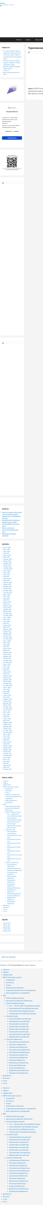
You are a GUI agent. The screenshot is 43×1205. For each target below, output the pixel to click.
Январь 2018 (7, 747)
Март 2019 (6, 720)
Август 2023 (7, 617)
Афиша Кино (7, 785)
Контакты (6, 907)
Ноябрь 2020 (7, 681)
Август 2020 (7, 687)
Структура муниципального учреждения (21, 990)
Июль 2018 (6, 736)
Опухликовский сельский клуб (20, 1019)
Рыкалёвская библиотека (18, 1055)
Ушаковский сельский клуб (19, 1026)
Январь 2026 (7, 561)
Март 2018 (6, 744)
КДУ (4, 804)
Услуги (7, 792)
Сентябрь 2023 (7, 615)
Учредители (8, 788)
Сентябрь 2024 (7, 592)
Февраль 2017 (7, 769)
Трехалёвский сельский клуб (19, 1034)
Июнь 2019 (6, 714)
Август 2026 (7, 547)
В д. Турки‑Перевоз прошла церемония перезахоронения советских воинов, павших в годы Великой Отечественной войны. (12, 55)
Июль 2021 (6, 666)
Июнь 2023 (6, 621)
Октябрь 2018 (7, 730)
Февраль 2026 (7, 559)
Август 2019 (7, 711)
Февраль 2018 (7, 746)
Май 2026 (6, 553)
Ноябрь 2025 (7, 565)
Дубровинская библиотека (18, 1070)
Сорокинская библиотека (18, 1057)
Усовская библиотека (13, 895)
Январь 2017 (7, 931)
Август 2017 (7, 757)
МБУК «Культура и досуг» (11, 787)
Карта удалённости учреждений (18, 993)
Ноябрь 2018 (7, 728)
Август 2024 (7, 594)
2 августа (6, 70)
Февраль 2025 (7, 582)
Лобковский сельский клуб (18, 1032)
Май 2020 (6, 693)
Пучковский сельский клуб (18, 1024)
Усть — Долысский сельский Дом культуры (24, 1006)
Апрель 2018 (7, 742)
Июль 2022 (6, 642)
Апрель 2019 (7, 718)
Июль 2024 (6, 596)
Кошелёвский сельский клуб (19, 1021)
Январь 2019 (7, 724)
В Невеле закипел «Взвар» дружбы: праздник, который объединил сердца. (11, 62)
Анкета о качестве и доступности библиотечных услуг (10, 529)
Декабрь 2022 (7, 633)
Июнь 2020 (6, 691)
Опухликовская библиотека (19, 1042)
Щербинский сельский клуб (19, 1037)
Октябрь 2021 (7, 660)
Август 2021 (7, 664)
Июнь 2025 (6, 574)
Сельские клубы (10, 829)
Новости (19, 39)
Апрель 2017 (7, 765)
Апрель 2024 (7, 602)
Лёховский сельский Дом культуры (21, 1011)
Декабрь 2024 (7, 586)
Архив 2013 (6, 923)
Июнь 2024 (6, 598)
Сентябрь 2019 (7, 709)
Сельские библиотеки (11, 862)
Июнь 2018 (6, 738)
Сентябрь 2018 (7, 732)
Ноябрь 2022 (7, 635)
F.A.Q (5, 911)
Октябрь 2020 (7, 683)
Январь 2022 (7, 654)
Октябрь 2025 (7, 567)
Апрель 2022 (7, 648)
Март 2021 (6, 674)
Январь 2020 (7, 701)
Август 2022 (7, 641)
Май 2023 (6, 623)
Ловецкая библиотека (13, 888)
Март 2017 (6, 767)
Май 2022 (6, 646)
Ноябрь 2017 (7, 751)
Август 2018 (7, 734)
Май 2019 (6, 716)
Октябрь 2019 (7, 707)
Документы (6, 905)
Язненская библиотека (14, 893)
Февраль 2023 (7, 629)
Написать (12, 138)
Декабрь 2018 (7, 726)
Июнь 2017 (6, 761)
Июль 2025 (6, 572)
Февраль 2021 (7, 676)
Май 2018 (6, 740)
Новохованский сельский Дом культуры (23, 1008)
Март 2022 (6, 650)
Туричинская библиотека (14, 870)
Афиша (28, 39)
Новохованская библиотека (19, 1052)
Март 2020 (6, 697)
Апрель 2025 (7, 578)
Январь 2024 (7, 607)
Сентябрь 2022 (7, 639)
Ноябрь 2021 (7, 658)
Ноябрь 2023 (7, 611)
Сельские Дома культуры (13, 812)
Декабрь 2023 (7, 609)
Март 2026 (6, 557)
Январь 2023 (7, 631)
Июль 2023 (6, 619)
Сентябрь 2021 (7, 662)
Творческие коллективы (12, 794)
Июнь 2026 (6, 551)
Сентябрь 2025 (7, 569)
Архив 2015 (6, 927)
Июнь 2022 (6, 644)
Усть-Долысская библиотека (19, 1050)
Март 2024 (6, 604)
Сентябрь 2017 (7, 755)
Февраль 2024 (7, 606)
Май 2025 (6, 576)
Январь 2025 (7, 584)
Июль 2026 (6, 549)
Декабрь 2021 (7, 656)
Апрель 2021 (7, 672)
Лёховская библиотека (14, 868)
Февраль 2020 (7, 699)
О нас (5, 909)
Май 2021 (6, 670)
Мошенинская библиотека (18, 1063)
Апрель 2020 (7, 695)
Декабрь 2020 (7, 679)
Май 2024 (6, 600)
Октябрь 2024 (7, 590)
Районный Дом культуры (12, 806)
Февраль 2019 (7, 722)
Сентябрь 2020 (7, 685)
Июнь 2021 (6, 668)
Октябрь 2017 (7, 753)
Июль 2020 (6, 689)
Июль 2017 (6, 759)
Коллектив (8, 790)
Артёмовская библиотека (18, 1073)
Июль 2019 (6, 712)
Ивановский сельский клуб (19, 1029)
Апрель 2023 (7, 625)
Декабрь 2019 (7, 703)
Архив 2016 (6, 929)
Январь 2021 (7, 677)
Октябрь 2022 (7, 637)
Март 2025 (6, 580)
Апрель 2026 (7, 555)
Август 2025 (7, 571)
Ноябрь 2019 (7, 705)
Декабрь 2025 (7, 563)
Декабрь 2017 (7, 749)
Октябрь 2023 (7, 613)
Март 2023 (6, 627)
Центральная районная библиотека (19, 1001)
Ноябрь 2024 (7, 588)
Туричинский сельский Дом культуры (22, 1013)
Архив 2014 (6, 925)
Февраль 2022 (7, 652)
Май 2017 (6, 763)
